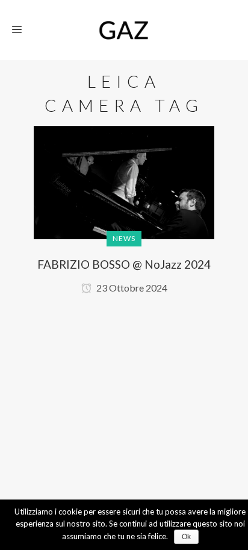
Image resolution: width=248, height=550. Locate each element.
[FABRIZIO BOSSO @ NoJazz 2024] (124, 194)
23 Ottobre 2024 (131, 287)
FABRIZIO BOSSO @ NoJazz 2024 (124, 264)
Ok (186, 537)
